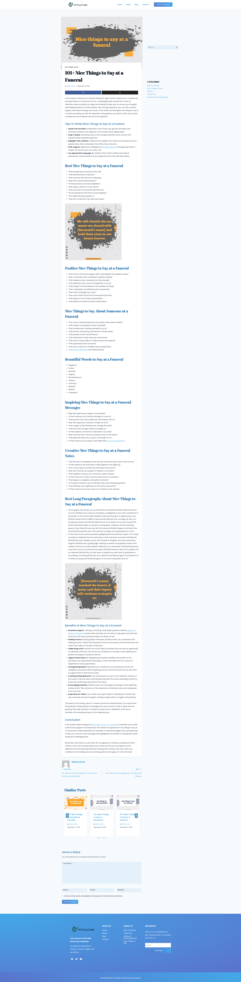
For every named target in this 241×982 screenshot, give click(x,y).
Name (66, 890)
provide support (109, 147)
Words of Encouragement (157, 97)
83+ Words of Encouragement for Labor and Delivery (123, 772)
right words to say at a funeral (103, 725)
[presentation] (75, 802)
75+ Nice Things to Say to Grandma (101, 817)
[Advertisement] (163, 30)
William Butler (71, 86)
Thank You (151, 94)
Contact (145, 4)
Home (119, 4)
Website (120, 890)
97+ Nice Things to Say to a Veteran (127, 817)
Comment (68, 863)
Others (150, 91)
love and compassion (115, 441)
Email (93, 890)
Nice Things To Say (71, 67)
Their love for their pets (78, 350)
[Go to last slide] (67, 815)
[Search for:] (163, 47)
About (128, 4)
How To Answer (153, 85)
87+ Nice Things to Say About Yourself (74, 817)
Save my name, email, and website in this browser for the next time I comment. (93, 896)
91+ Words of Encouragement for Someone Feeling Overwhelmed (79, 772)
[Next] (136, 815)
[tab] (99, 837)
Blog (136, 4)
